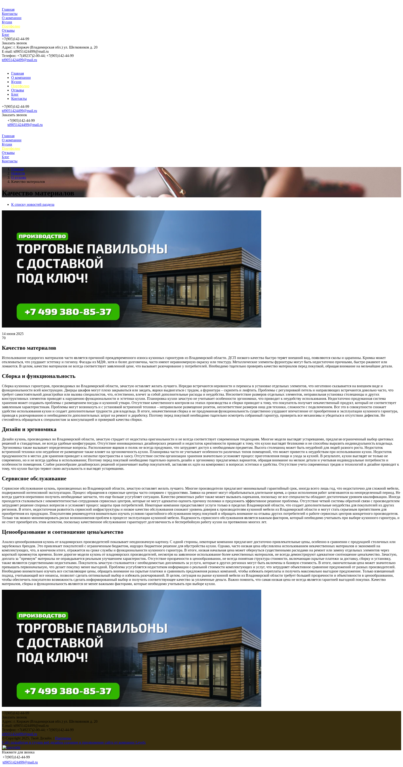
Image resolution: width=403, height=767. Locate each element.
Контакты (9, 14)
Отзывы (8, 30)
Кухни (7, 22)
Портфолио (11, 26)
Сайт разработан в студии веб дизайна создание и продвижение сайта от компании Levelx (74, 742)
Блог (5, 35)
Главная (8, 9)
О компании (11, 18)
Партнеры (63, 738)
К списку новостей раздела (32, 204)
